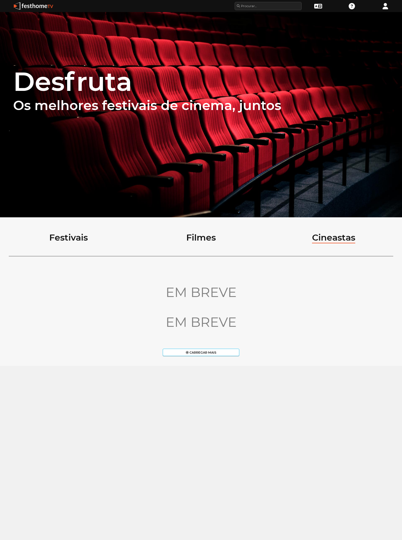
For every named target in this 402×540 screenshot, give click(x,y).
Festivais (68, 237)
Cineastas (333, 237)
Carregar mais (202, 352)
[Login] (385, 6)
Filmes (201, 237)
